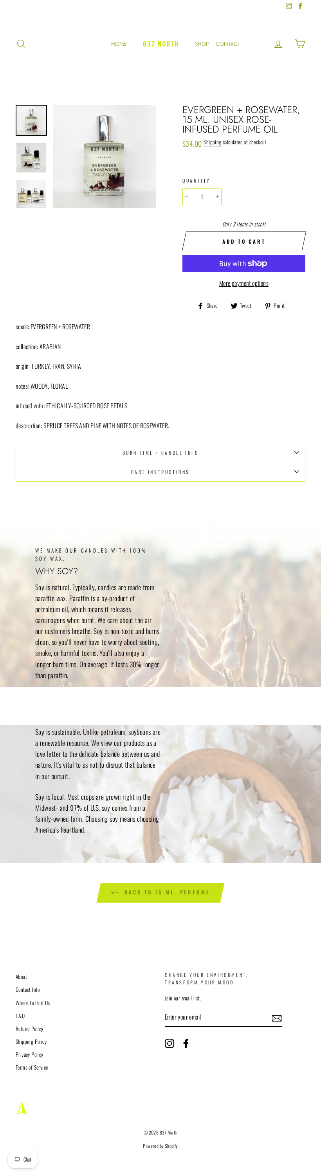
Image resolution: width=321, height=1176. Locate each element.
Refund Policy (29, 1028)
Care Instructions (160, 472)
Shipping (212, 142)
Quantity (196, 180)
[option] (104, 156)
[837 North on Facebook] (186, 1043)
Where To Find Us (33, 1003)
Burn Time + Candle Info (161, 452)
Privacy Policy (29, 1054)
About (21, 976)
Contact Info (28, 989)
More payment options (244, 283)
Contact (228, 44)
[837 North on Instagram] (169, 1043)
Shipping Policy (31, 1041)
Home (118, 44)
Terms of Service (32, 1067)
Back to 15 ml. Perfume (166, 892)
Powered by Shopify (160, 1145)
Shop (202, 44)
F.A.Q (20, 1016)
